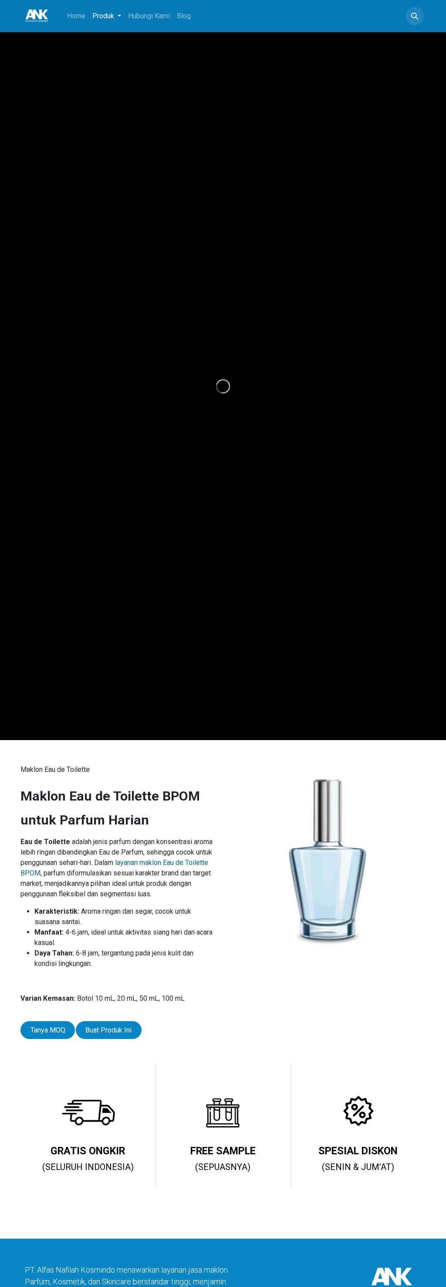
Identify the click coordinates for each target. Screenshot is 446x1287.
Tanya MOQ (47, 1030)
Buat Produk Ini (108, 1030)
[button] (414, 16)
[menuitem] (76, 16)
